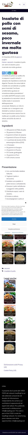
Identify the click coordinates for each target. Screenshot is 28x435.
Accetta (14, 219)
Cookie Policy (7, 232)
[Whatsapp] (12, 73)
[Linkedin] (9, 73)
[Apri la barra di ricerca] (20, 4)
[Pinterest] (15, 73)
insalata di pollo (10, 271)
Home (4, 62)
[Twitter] (6, 73)
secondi (10, 62)
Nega (14, 224)
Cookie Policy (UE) (10, 370)
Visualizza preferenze (14, 229)
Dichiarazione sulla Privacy (17, 232)
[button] (25, 203)
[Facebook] (3, 73)
